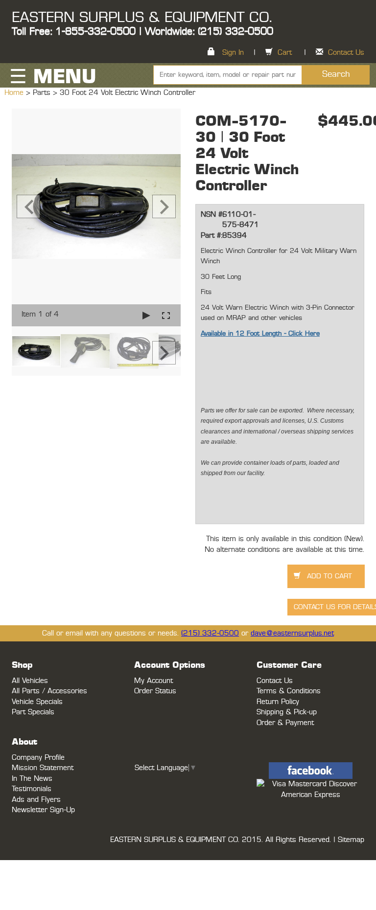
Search (336, 74)
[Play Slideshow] (146, 315)
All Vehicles (30, 680)
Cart (285, 52)
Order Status (155, 691)
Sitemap (351, 839)
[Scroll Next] (164, 352)
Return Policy (278, 701)
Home (15, 92)
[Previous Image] (28, 206)
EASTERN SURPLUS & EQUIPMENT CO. (142, 17)
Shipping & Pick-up (287, 712)
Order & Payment (285, 723)
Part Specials (33, 712)
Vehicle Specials (37, 701)
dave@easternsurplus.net (292, 633)
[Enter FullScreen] (166, 315)
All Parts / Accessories (49, 691)
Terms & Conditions (289, 691)
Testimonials (31, 789)
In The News (32, 778)
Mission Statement (42, 768)
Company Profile (38, 757)
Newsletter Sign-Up (43, 810)
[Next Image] (164, 206)
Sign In (233, 52)
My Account (153, 680)
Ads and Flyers (36, 799)
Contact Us (346, 52)
